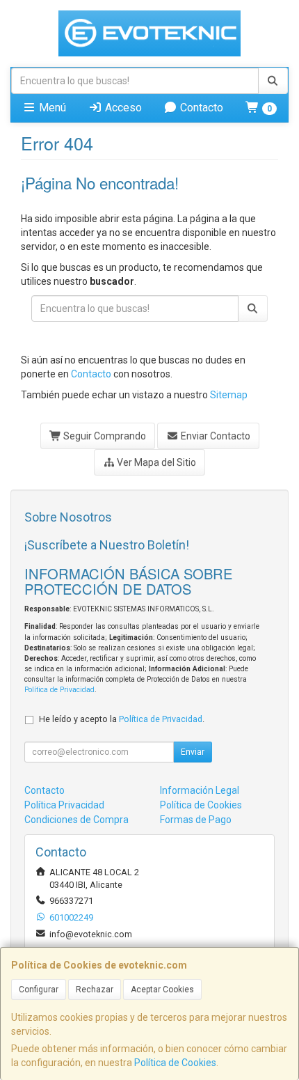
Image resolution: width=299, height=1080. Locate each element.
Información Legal (199, 790)
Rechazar (94, 989)
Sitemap (229, 394)
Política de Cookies (175, 1062)
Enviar (192, 752)
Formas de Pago (196, 819)
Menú (51, 107)
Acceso (122, 107)
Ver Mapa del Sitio (155, 462)
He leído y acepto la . (121, 719)
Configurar (38, 989)
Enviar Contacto (214, 435)
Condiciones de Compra (76, 819)
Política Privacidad (64, 805)
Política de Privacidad (59, 690)
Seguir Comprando (103, 435)
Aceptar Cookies (162, 989)
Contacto (200, 107)
